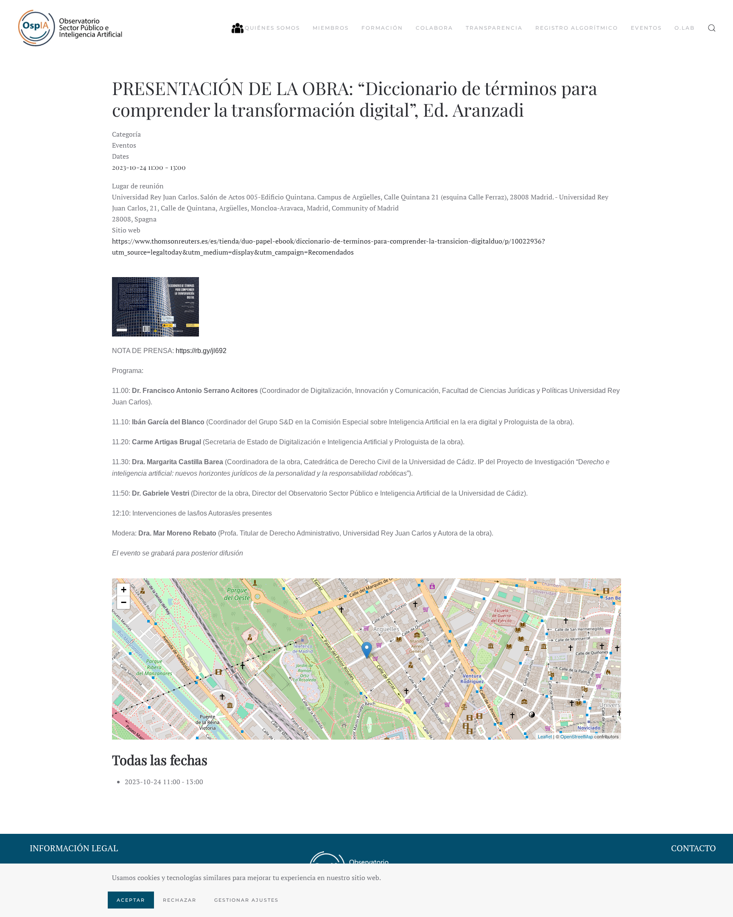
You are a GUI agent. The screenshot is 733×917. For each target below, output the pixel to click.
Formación (382, 28)
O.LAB (684, 28)
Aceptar (131, 900)
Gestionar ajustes (246, 900)
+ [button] (123, 589)
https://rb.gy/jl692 (202, 350)
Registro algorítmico (576, 28)
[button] (712, 28)
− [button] (123, 602)
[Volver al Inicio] (70, 28)
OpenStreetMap (576, 736)
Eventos (646, 28)
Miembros (331, 28)
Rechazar (179, 900)
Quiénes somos (272, 28)
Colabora (434, 28)
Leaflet (545, 736)
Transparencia (494, 28)
